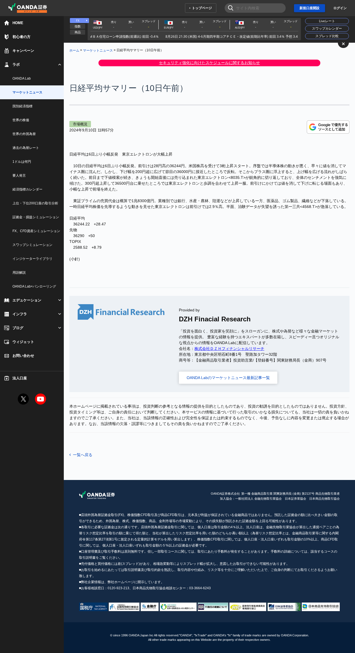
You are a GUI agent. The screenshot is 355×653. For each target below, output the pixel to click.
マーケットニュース (98, 50)
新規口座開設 (310, 8)
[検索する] (229, 8)
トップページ (202, 8)
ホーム (74, 50)
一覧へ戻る (82, 455)
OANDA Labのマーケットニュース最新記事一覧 (228, 377)
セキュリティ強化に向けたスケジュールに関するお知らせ (209, 62)
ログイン (340, 8)
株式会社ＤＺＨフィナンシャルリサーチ (229, 348)
